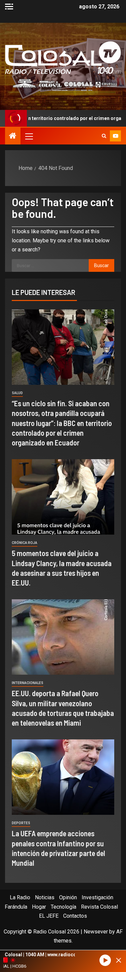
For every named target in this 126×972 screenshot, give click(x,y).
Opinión (68, 897)
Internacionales (27, 683)
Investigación (97, 897)
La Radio (20, 897)
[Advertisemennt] (63, 84)
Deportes (21, 823)
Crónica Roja (24, 543)
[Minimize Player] (119, 960)
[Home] (12, 136)
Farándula (16, 907)
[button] (28, 136)
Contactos (75, 916)
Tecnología (63, 907)
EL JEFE (48, 916)
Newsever (96, 931)
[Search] (104, 136)
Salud (17, 393)
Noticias (44, 897)
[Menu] (28, 136)
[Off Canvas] (9, 6)
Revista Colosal (99, 907)
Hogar (39, 907)
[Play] (105, 960)
